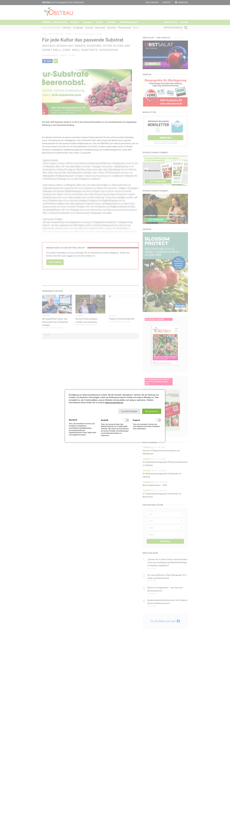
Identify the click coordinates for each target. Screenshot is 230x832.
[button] (129, 411)
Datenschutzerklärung (114, 402)
